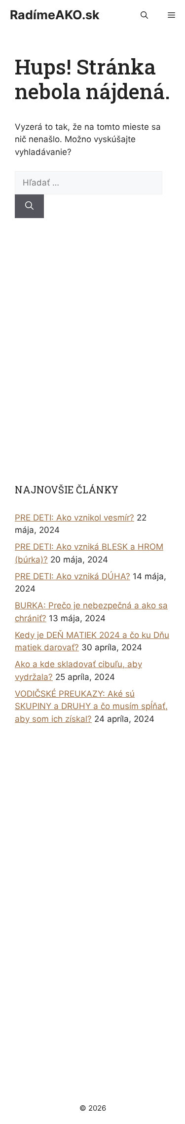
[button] (144, 15)
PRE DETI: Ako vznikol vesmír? (74, 518)
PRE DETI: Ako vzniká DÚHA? (72, 576)
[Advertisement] (92, 350)
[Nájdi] (29, 206)
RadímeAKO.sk (55, 14)
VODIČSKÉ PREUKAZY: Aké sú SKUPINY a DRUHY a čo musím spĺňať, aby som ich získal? (91, 706)
